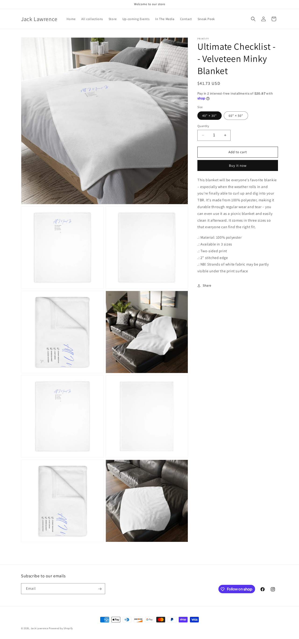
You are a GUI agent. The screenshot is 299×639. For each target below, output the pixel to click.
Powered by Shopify (61, 628)
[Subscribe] (100, 588)
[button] (253, 19)
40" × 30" (209, 116)
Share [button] (207, 285)
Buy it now (238, 165)
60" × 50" (236, 116)
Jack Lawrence (40, 628)
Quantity (203, 126)
